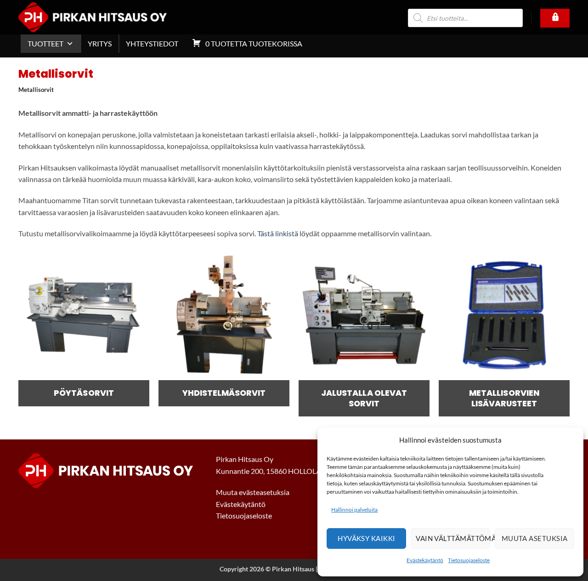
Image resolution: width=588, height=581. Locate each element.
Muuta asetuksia (535, 538)
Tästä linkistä (277, 233)
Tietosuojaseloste (469, 560)
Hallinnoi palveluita (354, 509)
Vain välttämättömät (453, 538)
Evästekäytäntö (425, 560)
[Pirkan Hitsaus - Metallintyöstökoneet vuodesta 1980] (106, 17)
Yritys (100, 43)
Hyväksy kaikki (366, 538)
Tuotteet (45, 43)
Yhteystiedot (152, 43)
